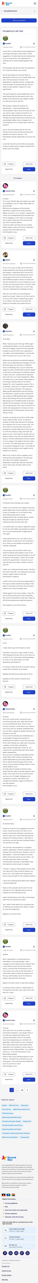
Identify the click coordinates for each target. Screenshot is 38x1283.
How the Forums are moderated (16, 1210)
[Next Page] (27, 1090)
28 (22, 1090)
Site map (5, 1279)
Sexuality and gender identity (11, 1121)
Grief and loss (6, 1109)
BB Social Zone (14, 1105)
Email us (13, 1245)
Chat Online (14, 1237)
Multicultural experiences (21, 1109)
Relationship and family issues (11, 1117)
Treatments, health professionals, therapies (16, 1133)
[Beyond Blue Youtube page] (10, 1254)
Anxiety (4, 1105)
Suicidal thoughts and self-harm (12, 1125)
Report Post (9, 169)
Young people (24, 1137)
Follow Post (29, 164)
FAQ (6, 1207)
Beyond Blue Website (10, 1158)
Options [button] (35, 11)
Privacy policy (6, 1275)
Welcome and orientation (10, 1137)
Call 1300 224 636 (16, 1229)
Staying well (27, 1121)
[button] (5, 164)
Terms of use (6, 1271)
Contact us (5, 1266)
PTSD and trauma (7, 1113)
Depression (24, 1105)
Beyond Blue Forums (7, 3)
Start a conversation (19, 20)
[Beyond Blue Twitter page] (22, 1254)
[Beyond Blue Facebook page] (5, 1254)
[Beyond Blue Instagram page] (16, 1254)
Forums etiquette (11, 1213)
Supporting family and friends (11, 1129)
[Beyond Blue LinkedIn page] (27, 1254)
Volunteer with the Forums (14, 1217)
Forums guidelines (11, 1203)
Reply (28, 169)
